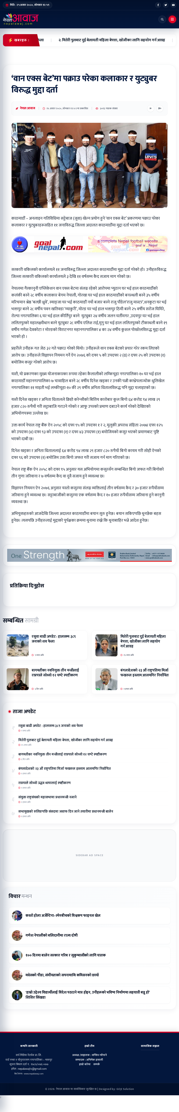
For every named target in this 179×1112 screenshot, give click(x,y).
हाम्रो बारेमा (85, 1064)
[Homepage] (21, 19)
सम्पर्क (96, 1064)
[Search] (162, 19)
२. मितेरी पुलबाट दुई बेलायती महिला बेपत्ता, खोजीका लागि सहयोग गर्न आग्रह (101, 40)
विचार (20, 896)
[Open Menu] (172, 19)
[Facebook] (158, 5)
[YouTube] (173, 5)
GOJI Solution (125, 1089)
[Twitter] (166, 5)
